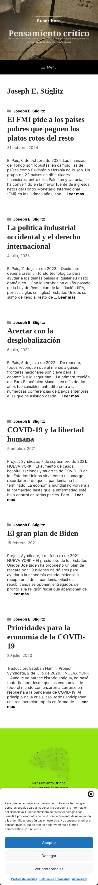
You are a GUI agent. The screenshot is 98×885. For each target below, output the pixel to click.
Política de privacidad (54, 879)
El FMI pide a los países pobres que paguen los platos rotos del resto (45, 128)
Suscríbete (49, 20)
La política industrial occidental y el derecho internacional (44, 236)
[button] (90, 794)
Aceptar (49, 842)
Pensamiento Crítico (49, 783)
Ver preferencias (49, 869)
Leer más (75, 193)
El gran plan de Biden (42, 533)
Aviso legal (79, 879)
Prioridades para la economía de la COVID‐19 (46, 636)
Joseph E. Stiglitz (29, 111)
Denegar (49, 855)
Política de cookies (24, 879)
